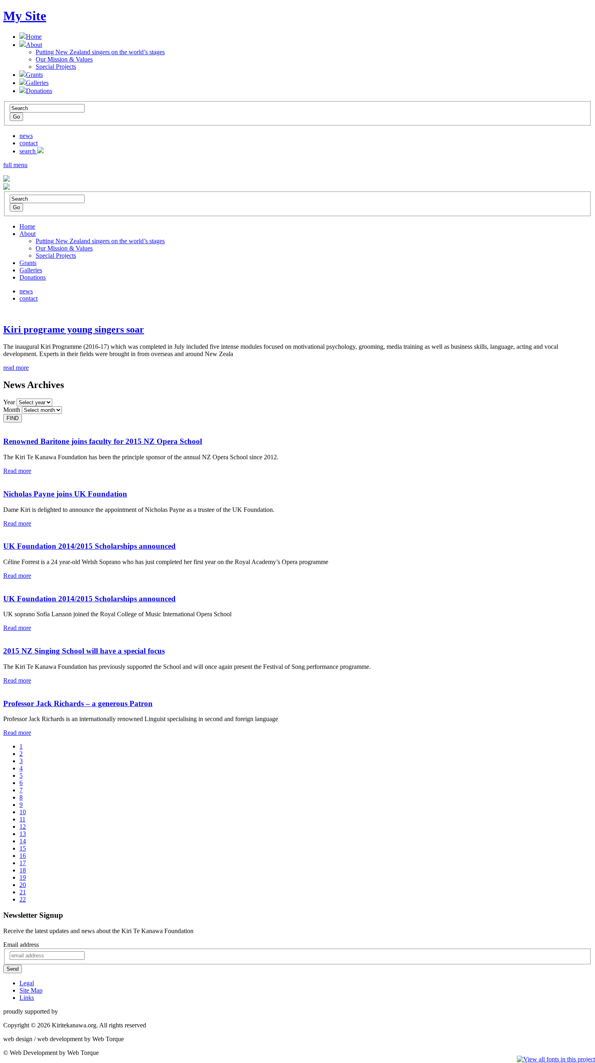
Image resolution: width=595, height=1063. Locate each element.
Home (34, 36)
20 (22, 884)
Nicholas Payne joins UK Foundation (65, 494)
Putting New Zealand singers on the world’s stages (100, 52)
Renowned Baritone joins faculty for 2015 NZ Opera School (102, 441)
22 (22, 899)
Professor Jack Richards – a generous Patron (78, 703)
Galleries (37, 82)
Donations (39, 90)
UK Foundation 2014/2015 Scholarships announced (89, 546)
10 (22, 811)
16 (22, 855)
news (26, 135)
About (34, 44)
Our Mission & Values (64, 59)
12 (22, 826)
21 (22, 892)
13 (22, 833)
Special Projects (56, 66)
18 (22, 870)
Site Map (30, 990)
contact (28, 143)
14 (22, 841)
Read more (17, 470)
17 (22, 862)
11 (22, 819)
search (28, 151)
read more (16, 367)
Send (12, 969)
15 (22, 848)
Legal (26, 983)
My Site (24, 15)
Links (26, 997)
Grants (34, 74)
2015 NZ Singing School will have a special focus (84, 651)
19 (22, 877)
